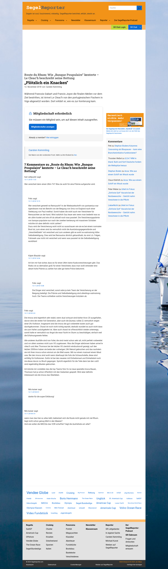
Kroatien (49, 537)
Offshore (30, 537)
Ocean (32, 545)
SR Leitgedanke (112, 529)
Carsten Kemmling (39, 150)
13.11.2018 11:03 (30, 180)
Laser (53, 493)
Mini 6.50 (110, 493)
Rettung (91, 493)
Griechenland (51, 541)
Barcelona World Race (134, 503)
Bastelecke (70, 552)
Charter (49, 529)
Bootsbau (56, 503)
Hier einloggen (52, 137)
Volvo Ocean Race (130, 507)
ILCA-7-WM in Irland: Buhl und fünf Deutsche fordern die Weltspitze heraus (124, 162)
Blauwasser (92, 508)
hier (75, 155)
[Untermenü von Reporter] (109, 20)
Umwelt (82, 508)
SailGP (138, 498)
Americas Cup (103, 503)
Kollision (129, 498)
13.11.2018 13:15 (34, 201)
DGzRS (61, 493)
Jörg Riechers (129, 493)
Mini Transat (59, 508)
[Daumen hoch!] (25, 189)
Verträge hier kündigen (134, 565)
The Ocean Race (87, 498)
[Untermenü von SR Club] (140, 27)
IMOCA (44, 503)
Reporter (109, 525)
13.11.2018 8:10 (29, 414)
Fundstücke (71, 545)
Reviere (49, 533)
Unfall (119, 493)
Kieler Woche (51, 498)
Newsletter (90, 525)
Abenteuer (71, 508)
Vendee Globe (37, 493)
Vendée (29, 541)
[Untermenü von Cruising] (50, 20)
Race (37, 545)
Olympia (68, 503)
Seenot (139, 493)
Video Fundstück (37, 513)
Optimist (101, 493)
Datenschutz (52, 565)
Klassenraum (92, 529)
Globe (35, 541)
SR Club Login (119, 27)
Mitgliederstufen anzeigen (42, 127)
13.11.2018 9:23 (29, 313)
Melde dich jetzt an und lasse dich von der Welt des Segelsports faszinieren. (123, 131)
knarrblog (54, 513)
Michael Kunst (112, 541)
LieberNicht (113, 205)
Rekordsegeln (32, 503)
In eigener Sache (113, 533)
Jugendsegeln (66, 513)
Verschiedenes (72, 556)
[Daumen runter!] (25, 192)
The (28, 545)
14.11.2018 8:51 (33, 392)
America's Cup (108, 507)
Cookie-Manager (75, 565)
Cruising (70, 493)
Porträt (29, 498)
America (29, 533)
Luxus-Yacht (119, 503)
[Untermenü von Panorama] (66, 20)
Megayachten (72, 533)
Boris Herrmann (69, 498)
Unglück (100, 498)
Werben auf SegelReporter (104, 565)
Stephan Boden (114, 171)
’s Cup (35, 533)
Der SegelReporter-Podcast (132, 528)
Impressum (30, 565)
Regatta (29, 525)
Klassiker (70, 537)
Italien (48, 549)
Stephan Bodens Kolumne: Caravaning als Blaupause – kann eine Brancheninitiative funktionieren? (125, 149)
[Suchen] (139, 8)
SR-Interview (39, 498)
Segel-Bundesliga (84, 503)
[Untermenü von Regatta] (36, 20)
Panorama (70, 525)
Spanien (49, 545)
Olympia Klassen (34, 508)
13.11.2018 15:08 (38, 286)
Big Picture (81, 493)
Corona (48, 508)
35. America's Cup (116, 498)
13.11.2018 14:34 (34, 258)
